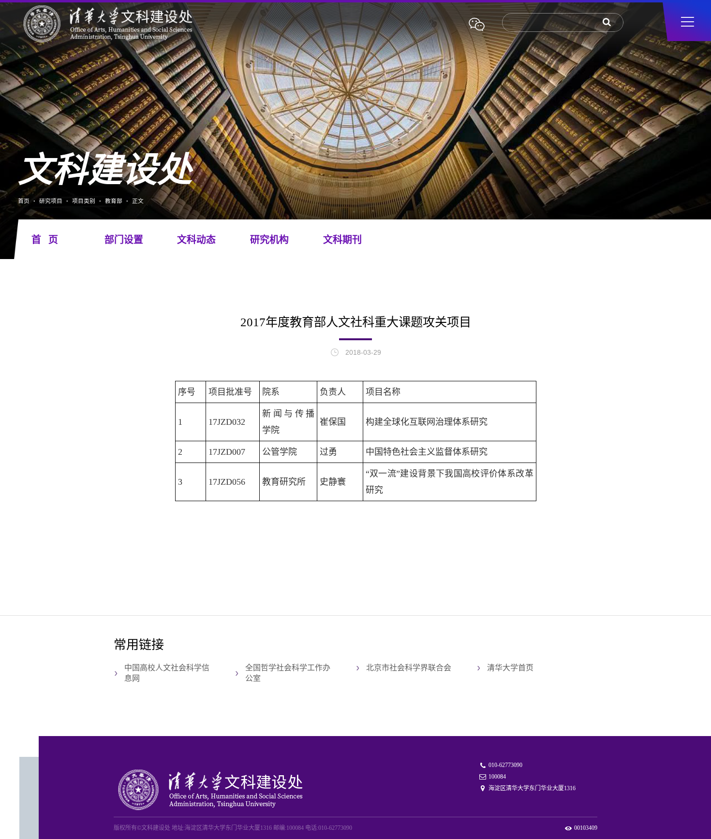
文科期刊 (342, 239)
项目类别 (83, 200)
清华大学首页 (510, 668)
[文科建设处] (129, 24)
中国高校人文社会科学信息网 (166, 673)
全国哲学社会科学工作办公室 (287, 673)
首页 (24, 200)
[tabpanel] (355, 134)
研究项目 (50, 200)
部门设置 (123, 239)
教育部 (113, 200)
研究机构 (269, 239)
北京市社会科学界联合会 (408, 668)
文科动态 (196, 239)
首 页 (44, 239)
